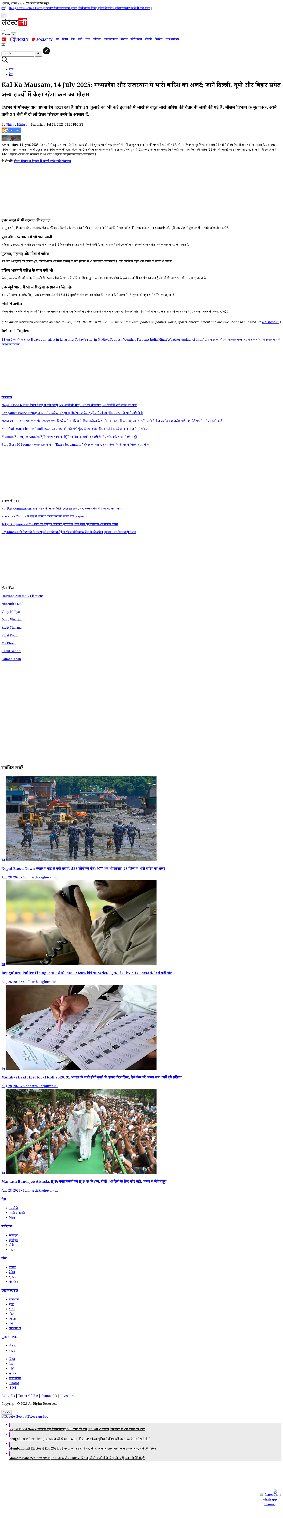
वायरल (124, 40)
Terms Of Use (28, 1396)
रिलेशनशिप (15, 1328)
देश (57, 40)
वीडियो (148, 40)
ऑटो (80, 40)
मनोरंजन (97, 40)
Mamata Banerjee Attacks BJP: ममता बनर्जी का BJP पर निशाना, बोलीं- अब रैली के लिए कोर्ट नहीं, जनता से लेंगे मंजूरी (77, 1458)
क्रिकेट (12, 1267)
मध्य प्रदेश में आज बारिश (250, 340)
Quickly (20, 40)
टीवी (11, 1245)
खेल (87, 40)
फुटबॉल (13, 1277)
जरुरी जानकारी (17, 1213)
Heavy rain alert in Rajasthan (53, 340)
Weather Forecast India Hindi (145, 340)
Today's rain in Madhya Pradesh (99, 340)
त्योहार (12, 1319)
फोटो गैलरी (136, 40)
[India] (4, 45)
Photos (14, 1383)
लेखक (12, 1346)
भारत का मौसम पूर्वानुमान (223, 340)
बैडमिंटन (13, 1282)
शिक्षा (12, 1218)
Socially (44, 40)
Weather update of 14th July (188, 340)
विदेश (65, 40)
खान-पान (14, 1300)
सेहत (11, 1314)
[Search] (3, 30)
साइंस (12, 1351)
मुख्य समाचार (172, 40)
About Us (8, 1396)
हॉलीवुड (13, 1240)
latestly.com (270, 322)
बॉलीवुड (13, 1236)
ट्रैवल (11, 1304)
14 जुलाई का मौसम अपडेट (16, 340)
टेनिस (12, 1272)
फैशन (12, 1309)
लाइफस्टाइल (110, 40)
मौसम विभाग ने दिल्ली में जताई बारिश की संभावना (42, 161)
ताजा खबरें (7, 397)
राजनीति (13, 1208)
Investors (67, 1396)
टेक (73, 40)
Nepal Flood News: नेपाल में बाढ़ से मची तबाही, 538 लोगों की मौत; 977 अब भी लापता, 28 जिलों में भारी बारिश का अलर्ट (77, 1429)
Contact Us (49, 1396)
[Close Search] (46, 50)
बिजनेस (158, 40)
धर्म (11, 1324)
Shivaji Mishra (16, 125)
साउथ (12, 1250)
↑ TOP (6, 1412)
